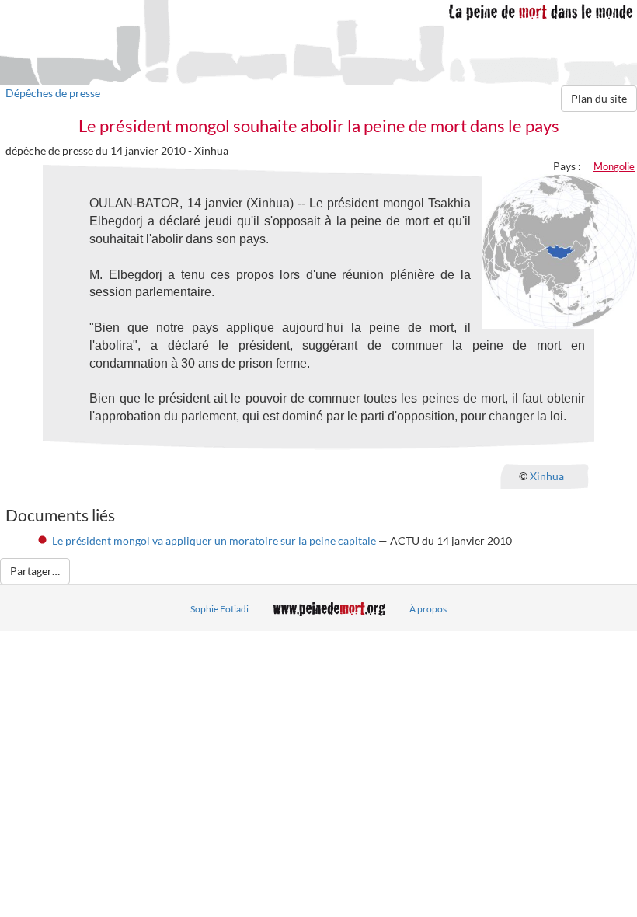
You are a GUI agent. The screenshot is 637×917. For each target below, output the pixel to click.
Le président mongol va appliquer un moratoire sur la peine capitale (214, 540)
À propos (428, 609)
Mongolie (614, 166)
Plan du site (599, 98)
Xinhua (547, 476)
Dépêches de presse (52, 92)
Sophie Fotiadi (219, 609)
